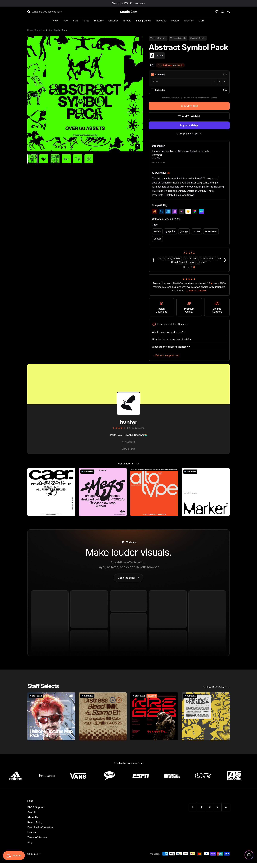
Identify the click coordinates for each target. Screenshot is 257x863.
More (201, 20)
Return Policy (35, 822)
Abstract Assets (197, 38)
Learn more (139, 3)
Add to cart (191, 105)
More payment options (189, 133)
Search (31, 812)
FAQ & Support (35, 807)
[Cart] (228, 11)
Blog (29, 842)
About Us (32, 817)
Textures (99, 20)
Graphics (113, 20)
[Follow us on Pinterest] (217, 807)
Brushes (189, 20)
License (31, 832)
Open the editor (128, 577)
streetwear (211, 231)
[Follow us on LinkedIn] (225, 807)
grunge (184, 231)
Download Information (40, 827)
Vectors (175, 20)
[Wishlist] (216, 11)
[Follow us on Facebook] (193, 807)
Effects (127, 20)
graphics (170, 231)
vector (157, 238)
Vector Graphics (158, 38)
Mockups (161, 20)
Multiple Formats (178, 38)
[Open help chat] (249, 855)
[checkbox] (189, 74)
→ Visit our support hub (165, 355)
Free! (65, 20)
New (55, 20)
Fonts (86, 20)
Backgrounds (143, 20)
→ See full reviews (195, 290)
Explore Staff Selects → (216, 687)
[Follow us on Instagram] (209, 807)
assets (157, 231)
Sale (75, 20)
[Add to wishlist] (71, 472)
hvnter (196, 231)
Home (30, 30)
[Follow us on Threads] (201, 807)
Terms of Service (37, 837)
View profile (128, 448)
